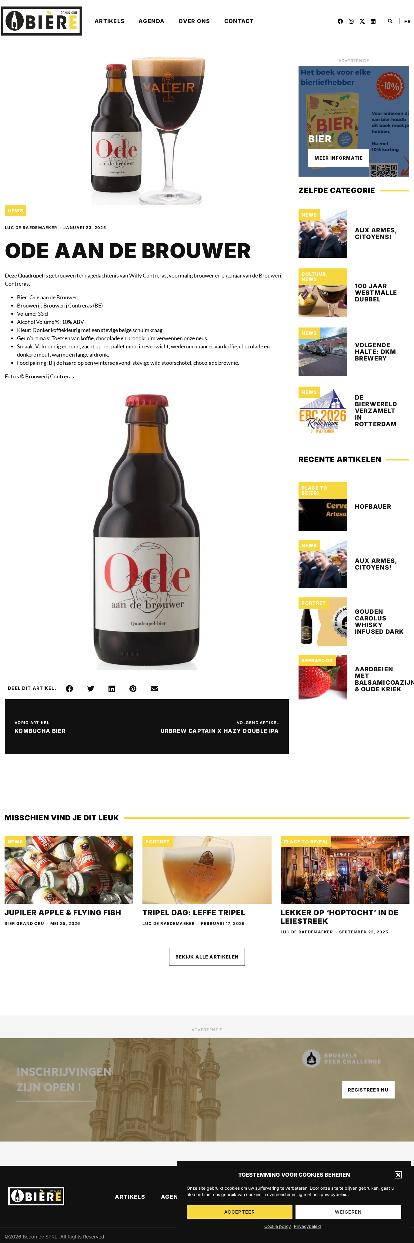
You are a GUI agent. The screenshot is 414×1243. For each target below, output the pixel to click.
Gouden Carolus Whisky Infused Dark (379, 621)
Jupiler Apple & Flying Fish (63, 912)
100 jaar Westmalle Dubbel (376, 292)
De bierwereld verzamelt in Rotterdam (376, 411)
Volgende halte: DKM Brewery (375, 351)
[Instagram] (351, 21)
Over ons (194, 21)
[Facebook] (340, 21)
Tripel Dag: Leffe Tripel (193, 912)
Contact (239, 21)
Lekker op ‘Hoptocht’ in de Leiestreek (340, 917)
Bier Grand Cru (24, 923)
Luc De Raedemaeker (31, 227)
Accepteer (239, 1212)
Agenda (152, 21)
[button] (398, 1175)
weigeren (348, 1212)
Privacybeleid (307, 1226)
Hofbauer (373, 506)
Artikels (110, 21)
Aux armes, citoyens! (376, 234)
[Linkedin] (373, 21)
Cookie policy (277, 1226)
